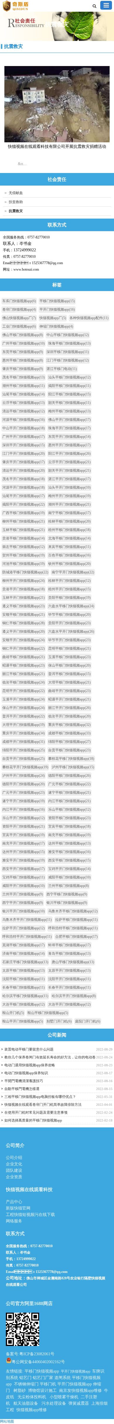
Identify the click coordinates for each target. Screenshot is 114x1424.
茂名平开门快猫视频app (23, 479)
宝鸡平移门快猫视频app (23, 877)
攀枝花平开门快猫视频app (25, 767)
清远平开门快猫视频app (23, 470)
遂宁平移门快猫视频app (69, 792)
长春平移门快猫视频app (23, 987)
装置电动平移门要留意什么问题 (28, 1049)
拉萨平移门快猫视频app (76, 920)
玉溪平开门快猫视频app (23, 699)
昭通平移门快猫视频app (23, 665)
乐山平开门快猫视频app (23, 818)
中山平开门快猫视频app (23, 428)
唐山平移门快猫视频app (73, 962)
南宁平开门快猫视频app (73, 572)
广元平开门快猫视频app (23, 792)
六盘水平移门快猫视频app (71, 606)
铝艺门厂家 (43, 1377)
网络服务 (14, 1221)
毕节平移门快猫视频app (69, 614)
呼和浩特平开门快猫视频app (27, 937)
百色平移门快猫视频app (69, 555)
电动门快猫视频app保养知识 (26, 1073)
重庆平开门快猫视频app (23, 733)
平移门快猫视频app (57, 301)
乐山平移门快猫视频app (69, 809)
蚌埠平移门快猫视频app (69, 945)
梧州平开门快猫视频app (69, 589)
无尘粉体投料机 (32, 1397)
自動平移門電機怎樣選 (21, 1089)
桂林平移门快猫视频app (69, 521)
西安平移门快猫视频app (69, 860)
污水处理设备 (54, 1403)
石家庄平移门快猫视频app (25, 962)
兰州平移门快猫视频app (68, 886)
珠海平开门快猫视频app (69, 428)
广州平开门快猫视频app (23, 437)
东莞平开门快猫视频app (69, 437)
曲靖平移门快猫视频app (23, 657)
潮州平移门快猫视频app (23, 386)
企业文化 (14, 1164)
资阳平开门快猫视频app (23, 826)
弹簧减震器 (78, 1403)
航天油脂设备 (25, 1403)
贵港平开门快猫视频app (23, 589)
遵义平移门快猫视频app (23, 606)
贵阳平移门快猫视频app (69, 598)
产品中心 (14, 1202)
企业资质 (14, 1177)
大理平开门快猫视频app (23, 725)
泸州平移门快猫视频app (73, 767)
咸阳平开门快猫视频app (23, 886)
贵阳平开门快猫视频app (69, 623)
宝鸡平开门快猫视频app (69, 869)
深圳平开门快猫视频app (23, 445)
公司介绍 (14, 1157)
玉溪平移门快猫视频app (69, 657)
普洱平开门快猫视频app (23, 716)
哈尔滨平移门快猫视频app (25, 996)
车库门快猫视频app (19, 301)
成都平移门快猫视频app (69, 733)
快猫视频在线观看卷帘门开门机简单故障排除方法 (43, 1105)
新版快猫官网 (18, 1208)
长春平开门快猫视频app (69, 987)
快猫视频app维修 (31, 1410)
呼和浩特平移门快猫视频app (73, 928)
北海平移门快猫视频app (69, 538)
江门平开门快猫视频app (23, 453)
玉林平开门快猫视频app (23, 598)
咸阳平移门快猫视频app (69, 877)
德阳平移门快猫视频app (69, 776)
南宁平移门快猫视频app (69, 513)
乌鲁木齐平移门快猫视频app (73, 911)
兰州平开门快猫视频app (22, 894)
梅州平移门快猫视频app (69, 411)
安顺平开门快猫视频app (23, 640)
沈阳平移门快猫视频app (23, 979)
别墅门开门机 (59, 1021)
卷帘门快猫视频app (19, 309)
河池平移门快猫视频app (23, 564)
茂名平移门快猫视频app (23, 377)
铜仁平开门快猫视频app (23, 648)
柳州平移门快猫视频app (23, 521)
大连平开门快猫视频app (69, 1004)
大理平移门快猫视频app (69, 682)
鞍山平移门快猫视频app (47, 1013)
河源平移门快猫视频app (23, 420)
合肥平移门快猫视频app (76, 937)
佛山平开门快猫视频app (69, 420)
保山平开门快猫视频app (23, 708)
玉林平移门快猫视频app (23, 530)
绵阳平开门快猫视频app (23, 750)
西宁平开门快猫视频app (22, 903)
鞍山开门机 (13, 1013)
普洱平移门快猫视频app (69, 674)
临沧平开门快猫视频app (69, 716)
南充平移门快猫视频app (69, 835)
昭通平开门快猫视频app (69, 699)
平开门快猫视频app (57, 309)
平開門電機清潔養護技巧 (23, 1081)
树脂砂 (19, 1390)
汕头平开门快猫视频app (69, 487)
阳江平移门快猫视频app (69, 394)
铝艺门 (25, 1377)
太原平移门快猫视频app (23, 970)
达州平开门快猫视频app (23, 852)
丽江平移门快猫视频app (23, 674)
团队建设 (14, 1170)
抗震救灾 (13, 46)
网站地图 (7, 1421)
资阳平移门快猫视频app (69, 818)
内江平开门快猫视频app (23, 809)
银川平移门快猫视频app (66, 903)
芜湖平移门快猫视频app (23, 945)
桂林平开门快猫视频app (69, 581)
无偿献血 (16, 193)
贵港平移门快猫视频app (23, 538)
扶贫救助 (16, 202)
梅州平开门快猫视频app (69, 496)
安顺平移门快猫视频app (23, 614)
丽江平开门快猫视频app (69, 708)
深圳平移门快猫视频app (67, 352)
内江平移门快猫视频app (69, 801)
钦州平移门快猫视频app (69, 564)
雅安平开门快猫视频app (23, 860)
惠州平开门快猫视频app (69, 445)
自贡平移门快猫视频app (69, 750)
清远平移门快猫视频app (23, 411)
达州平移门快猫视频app (69, 843)
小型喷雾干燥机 (64, 1397)
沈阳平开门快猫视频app (69, 979)
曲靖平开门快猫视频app (69, 691)
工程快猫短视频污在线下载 (30, 1214)
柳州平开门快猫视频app (23, 581)
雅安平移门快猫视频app (69, 852)
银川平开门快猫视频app (23, 911)
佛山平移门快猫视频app (22, 335)
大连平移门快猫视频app (23, 1004)
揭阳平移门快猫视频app (69, 386)
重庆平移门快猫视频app (69, 725)
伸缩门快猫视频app (56, 326)
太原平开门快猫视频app (69, 970)
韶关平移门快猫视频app (69, 403)
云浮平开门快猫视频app (69, 462)
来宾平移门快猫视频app (69, 547)
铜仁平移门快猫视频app (23, 623)
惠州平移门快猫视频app (22, 360)
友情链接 (14, 1371)
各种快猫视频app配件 (89, 318)
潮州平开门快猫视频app (69, 504)
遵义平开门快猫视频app (23, 631)
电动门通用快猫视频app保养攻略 (29, 1065)
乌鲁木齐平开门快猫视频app (27, 920)
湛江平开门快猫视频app (69, 479)
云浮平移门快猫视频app (23, 403)
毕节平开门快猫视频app (69, 640)
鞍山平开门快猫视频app (22, 1021)
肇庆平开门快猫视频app (23, 462)
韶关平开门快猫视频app (69, 470)
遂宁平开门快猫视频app (23, 801)
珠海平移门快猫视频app (69, 343)
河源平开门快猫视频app (23, 487)
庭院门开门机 (87, 1021)
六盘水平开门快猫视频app (71, 631)
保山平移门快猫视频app (69, 665)
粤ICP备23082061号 (36, 1354)
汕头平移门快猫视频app (69, 377)
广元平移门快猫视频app (69, 784)
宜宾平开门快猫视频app (23, 835)
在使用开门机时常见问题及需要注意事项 (36, 1112)
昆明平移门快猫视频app (69, 648)
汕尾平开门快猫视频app (23, 496)
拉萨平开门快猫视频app (23, 928)
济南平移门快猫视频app (23, 953)
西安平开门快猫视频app (23, 869)
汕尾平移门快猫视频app (23, 394)
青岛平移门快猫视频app (69, 953)
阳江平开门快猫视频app (69, 453)
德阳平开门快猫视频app (23, 784)
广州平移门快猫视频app (23, 343)
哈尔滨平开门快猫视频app (74, 996)
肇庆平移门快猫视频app (22, 369)
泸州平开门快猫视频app (23, 776)
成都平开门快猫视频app (23, 742)
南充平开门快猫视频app (23, 843)
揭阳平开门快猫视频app (23, 504)
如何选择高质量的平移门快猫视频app (33, 1120)
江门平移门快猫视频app (67, 360)
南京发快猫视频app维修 (80, 1390)
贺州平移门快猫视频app (23, 555)
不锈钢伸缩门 (26, 1384)
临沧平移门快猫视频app (23, 682)
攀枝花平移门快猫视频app (71, 759)
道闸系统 (62, 1377)
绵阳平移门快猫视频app (69, 742)
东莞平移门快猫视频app (22, 352)
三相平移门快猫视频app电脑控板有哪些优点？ (40, 1097)
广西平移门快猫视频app (23, 513)
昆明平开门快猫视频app (23, 691)
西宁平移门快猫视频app (66, 894)
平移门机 (48, 1384)
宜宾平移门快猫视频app (69, 826)
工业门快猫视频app (19, 326)
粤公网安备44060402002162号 (38, 1361)
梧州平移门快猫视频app (69, 530)
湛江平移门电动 (61, 369)
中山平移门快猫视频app (67, 335)
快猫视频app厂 (52, 318)
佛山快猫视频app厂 (19, 318)
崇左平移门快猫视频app (23, 547)
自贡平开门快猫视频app (23, 759)
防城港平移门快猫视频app (25, 572)
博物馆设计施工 (42, 1390)
